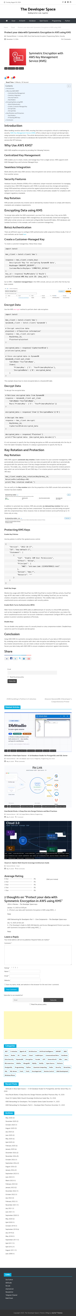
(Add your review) (52, 879)
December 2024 (11, 1152)
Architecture (33, 1051)
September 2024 (11, 1163)
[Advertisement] (38, 1025)
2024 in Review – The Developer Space (20, 904)
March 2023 (10, 1180)
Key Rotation (12, 100)
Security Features (13, 98)
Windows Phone (10, 1075)
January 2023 (10, 1187)
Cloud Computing (30, 853)
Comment (8, 943)
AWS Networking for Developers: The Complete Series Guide (26, 1101)
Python (67, 21)
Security (62, 36)
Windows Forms (61, 806)
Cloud (13, 21)
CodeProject (39, 1055)
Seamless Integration (14, 95)
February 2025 (10, 1145)
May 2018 (9, 1236)
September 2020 (11, 1215)
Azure (10, 853)
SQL (6, 1071)
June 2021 (9, 1212)
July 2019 (9, 1233)
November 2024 (11, 1156)
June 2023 (9, 1177)
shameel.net (10, 1289)
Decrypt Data (12, 111)
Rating (7, 968)
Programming (56, 21)
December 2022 (11, 1191)
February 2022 (10, 1201)
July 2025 (9, 1131)
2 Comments (67, 39)
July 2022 (9, 1198)
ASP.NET (58, 1051)
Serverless (67, 1067)
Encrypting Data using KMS (15, 102)
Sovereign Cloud (29, 858)
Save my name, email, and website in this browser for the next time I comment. (32, 984)
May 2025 (9, 1138)
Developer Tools (21, 751)
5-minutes (21, 36)
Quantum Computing (40, 1067)
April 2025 (9, 1142)
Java (66, 1059)
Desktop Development (27, 806)
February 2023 (10, 1184)
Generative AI (52, 1059)
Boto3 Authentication (14, 104)
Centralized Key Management (16, 93)
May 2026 (9, 1118)
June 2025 (9, 1135)
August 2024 (10, 1166)
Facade (37, 1059)
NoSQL (41, 1063)
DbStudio (9, 1282)
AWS (25, 36)
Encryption (43, 36)
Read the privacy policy (17, 677)
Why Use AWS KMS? (13, 91)
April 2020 (9, 1222)
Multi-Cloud (20, 858)
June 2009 (9, 1253)
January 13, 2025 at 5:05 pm (17, 907)
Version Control (49, 1071)
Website (7, 980)
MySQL (34, 1063)
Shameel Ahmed (11, 36)
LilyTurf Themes (57, 1313)
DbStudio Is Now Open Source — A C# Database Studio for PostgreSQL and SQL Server (35, 755)
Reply (9, 914)
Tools (21, 1071)
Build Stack (9, 1298)
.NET (6, 751)
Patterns (32, 814)
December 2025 (11, 1121)
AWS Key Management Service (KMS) (22, 133)
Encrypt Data (12, 109)
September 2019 (11, 1229)
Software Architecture (48, 806)
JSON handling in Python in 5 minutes (21, 699)
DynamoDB (19, 1059)
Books (13, 1055)
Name (6, 971)
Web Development (62, 1071)
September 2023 (11, 1173)
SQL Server (46, 751)
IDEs (60, 1059)
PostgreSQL (37, 759)
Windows (53, 751)
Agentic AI (23, 1051)
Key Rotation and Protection (15, 113)
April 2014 (9, 1246)
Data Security (35, 36)
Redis (51, 1067)
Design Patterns (15, 806)
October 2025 (10, 1125)
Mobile (18, 1063)
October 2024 (10, 1159)
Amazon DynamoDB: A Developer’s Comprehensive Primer (58, 700)
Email (9, 669)
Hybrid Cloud (12, 858)
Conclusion (10, 120)
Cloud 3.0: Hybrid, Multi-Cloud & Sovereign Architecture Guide (26, 863)
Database (32, 21)
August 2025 (10, 1128)
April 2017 (9, 1243)
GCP (6, 858)
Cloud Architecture (18, 853)
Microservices (9, 1063)
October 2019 (10, 1226)
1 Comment (20, 817)
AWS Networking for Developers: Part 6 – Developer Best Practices (28, 1105)
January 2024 (10, 1170)
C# (9, 751)
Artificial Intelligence (46, 1051)
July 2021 (9, 1208)
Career (24, 1055)
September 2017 (11, 1239)
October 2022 (10, 1194)
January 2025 (10, 1149)
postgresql (39, 751)
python (21, 68)
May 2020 (9, 1219)
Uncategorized (36, 1071)
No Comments (21, 761)
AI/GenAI (22, 21)
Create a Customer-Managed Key (17, 106)
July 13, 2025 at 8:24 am (15, 922)
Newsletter (9, 1292)
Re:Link (8, 1286)
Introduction (10, 88)
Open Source (44, 21)
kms (17, 68)
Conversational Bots (52, 1055)
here (24, 234)
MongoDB (26, 1063)
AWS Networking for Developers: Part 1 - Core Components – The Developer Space (35, 919)
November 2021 (11, 1205)
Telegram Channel (11, 1295)
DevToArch (9, 1279)
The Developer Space (38, 9)
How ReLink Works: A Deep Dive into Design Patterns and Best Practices (30, 811)
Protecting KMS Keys (14, 118)
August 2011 (10, 1250)
